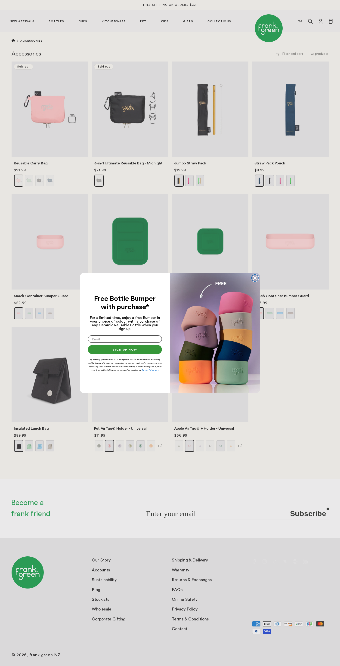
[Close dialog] (254, 277)
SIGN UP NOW (125, 349)
